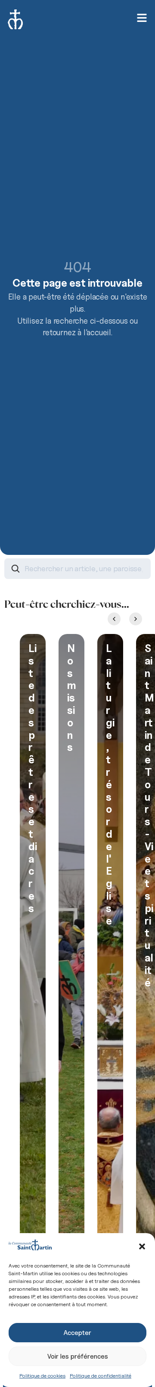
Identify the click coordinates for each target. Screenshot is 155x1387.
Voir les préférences (77, 1356)
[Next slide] (135, 618)
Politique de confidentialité (100, 1375)
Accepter (77, 1333)
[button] (142, 1246)
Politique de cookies (42, 1375)
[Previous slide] (114, 618)
